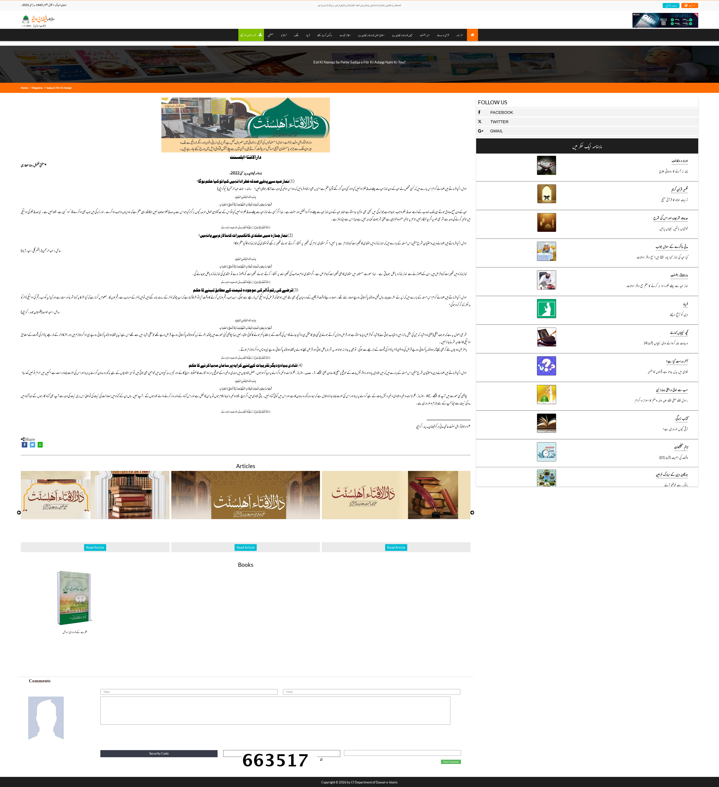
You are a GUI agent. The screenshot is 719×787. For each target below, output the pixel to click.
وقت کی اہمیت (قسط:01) (673, 457)
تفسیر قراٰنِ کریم (679, 189)
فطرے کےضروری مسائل (75, 632)
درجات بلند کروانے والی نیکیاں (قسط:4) (666, 342)
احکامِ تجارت (345, 35)
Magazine (37, 87)
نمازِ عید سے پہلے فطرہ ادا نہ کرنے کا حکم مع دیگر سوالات (657, 285)
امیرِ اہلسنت (425, 35)
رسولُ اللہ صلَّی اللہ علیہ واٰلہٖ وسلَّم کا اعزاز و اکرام (661, 400)
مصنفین (271, 35)
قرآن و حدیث (443, 35)
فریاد (308, 35)
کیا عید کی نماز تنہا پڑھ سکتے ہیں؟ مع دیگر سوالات (662, 256)
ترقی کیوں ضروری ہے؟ (675, 428)
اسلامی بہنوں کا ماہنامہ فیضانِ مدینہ (371, 35)
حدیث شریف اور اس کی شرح (670, 217)
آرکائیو (284, 35)
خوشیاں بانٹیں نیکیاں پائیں (673, 228)
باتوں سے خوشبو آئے (676, 484)
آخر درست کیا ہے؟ (677, 361)
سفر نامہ (459, 35)
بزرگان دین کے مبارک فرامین (672, 474)
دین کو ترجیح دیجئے (679, 314)
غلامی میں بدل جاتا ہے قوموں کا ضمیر (667, 371)
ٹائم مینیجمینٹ (681, 447)
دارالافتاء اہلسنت (679, 275)
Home (24, 87)
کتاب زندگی (682, 418)
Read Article (95, 547)
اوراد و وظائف (680, 160)
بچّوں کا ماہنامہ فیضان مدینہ (402, 35)
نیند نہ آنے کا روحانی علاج (673, 171)
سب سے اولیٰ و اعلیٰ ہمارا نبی (672, 389)
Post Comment (451, 762)
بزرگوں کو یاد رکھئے (324, 35)
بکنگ (296, 35)
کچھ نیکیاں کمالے (679, 332)
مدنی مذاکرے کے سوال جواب (672, 246)
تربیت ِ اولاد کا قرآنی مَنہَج (675, 199)
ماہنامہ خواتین (670, 5)
